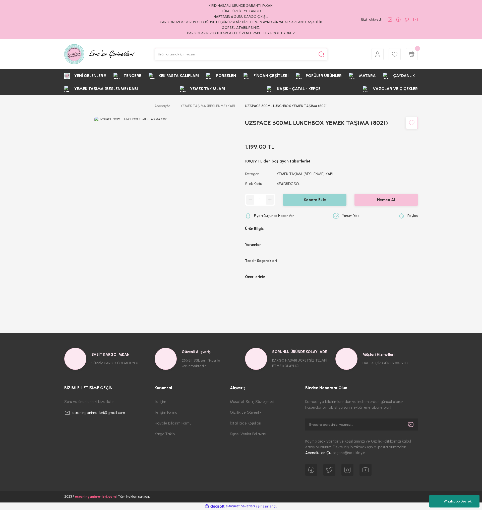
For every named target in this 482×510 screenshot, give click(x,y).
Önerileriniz (255, 277)
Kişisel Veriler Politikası (248, 434)
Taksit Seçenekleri (261, 261)
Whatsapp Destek (458, 501)
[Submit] (411, 424)
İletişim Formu (166, 412)
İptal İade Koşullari (245, 423)
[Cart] (412, 54)
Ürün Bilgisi (255, 228)
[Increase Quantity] (270, 200)
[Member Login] (378, 54)
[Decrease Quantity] (250, 200)
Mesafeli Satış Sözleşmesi (252, 401)
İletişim (160, 401)
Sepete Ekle (315, 199)
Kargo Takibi (165, 434)
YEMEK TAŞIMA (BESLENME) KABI (305, 174)
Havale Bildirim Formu (173, 423)
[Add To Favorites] (412, 123)
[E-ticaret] (240, 506)
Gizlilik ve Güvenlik (245, 412)
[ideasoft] (215, 506)
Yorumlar (253, 244)
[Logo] (99, 54)
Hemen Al (386, 199)
